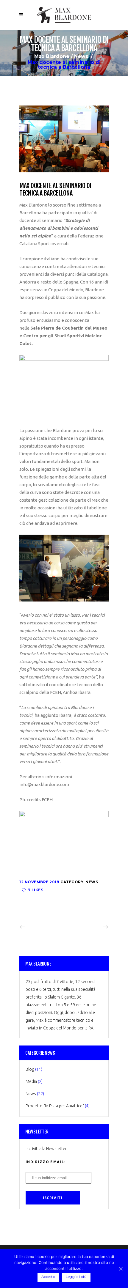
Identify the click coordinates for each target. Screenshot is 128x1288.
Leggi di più (76, 1276)
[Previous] (35, 927)
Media (31, 1081)
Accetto (48, 1276)
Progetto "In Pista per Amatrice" (55, 1105)
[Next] (93, 927)
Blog (30, 1069)
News (81, 56)
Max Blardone (51, 56)
